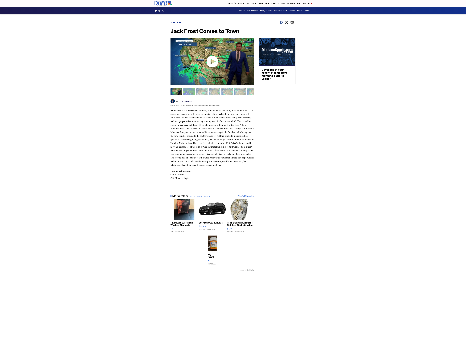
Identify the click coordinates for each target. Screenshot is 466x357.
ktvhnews (159, 11)
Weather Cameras (295, 10)
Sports (274, 3)
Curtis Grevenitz (185, 101)
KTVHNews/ (156, 11)
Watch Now (304, 3)
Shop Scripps (288, 3)
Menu (231, 4)
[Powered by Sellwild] (250, 270)
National (252, 3)
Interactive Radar (280, 10)
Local (241, 3)
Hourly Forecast (266, 10)
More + (307, 10)
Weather (264, 3)
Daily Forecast (252, 10)
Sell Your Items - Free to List (200, 196)
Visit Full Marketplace (246, 196)
